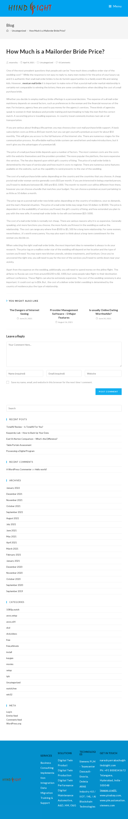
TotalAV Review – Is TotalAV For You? (24, 427)
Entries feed (12, 715)
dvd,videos (11, 633)
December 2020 (14, 567)
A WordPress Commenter (19, 469)
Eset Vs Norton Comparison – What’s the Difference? (32, 439)
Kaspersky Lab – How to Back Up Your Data (27, 433)
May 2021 (11, 536)
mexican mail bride (31, 83)
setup (9, 670)
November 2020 (14, 573)
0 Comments (64, 62)
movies (9, 664)
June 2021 (11, 530)
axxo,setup (11, 615)
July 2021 (11, 524)
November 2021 (14, 500)
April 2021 (11, 542)
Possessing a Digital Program (20, 451)
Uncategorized (46, 62)
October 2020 (13, 579)
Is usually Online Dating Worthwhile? (103, 311)
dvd (8, 627)
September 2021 (14, 512)
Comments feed (14, 719)
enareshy (13, 62)
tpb (8, 676)
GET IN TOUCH (108, 753)
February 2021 (13, 554)
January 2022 (13, 488)
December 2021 (14, 494)
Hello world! (41, 469)
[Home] (7, 30)
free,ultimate (12, 646)
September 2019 (14, 591)
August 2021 (12, 518)
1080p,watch (12, 609)
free (8, 640)
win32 (9, 694)
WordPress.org (13, 723)
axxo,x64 (11, 621)
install (9, 652)
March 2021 (12, 548)
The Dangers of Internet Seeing (24, 311)
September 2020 (14, 585)
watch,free (11, 688)
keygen (9, 658)
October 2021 (13, 506)
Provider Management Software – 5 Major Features (64, 313)
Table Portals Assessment (18, 445)
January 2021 (13, 561)
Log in (9, 712)
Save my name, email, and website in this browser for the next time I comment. (51, 382)
